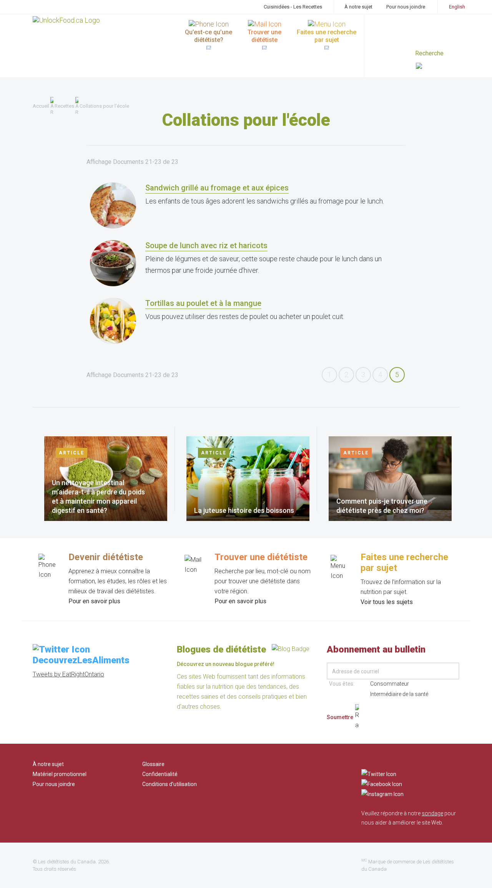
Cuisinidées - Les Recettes (293, 7)
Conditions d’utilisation (169, 784)
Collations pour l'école (104, 106)
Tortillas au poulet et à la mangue (203, 303)
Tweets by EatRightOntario (68, 674)
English (457, 7)
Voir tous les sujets (387, 602)
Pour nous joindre (405, 7)
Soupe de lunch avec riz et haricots (206, 245)
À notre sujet (358, 7)
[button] (437, 67)
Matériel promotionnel (59, 774)
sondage (432, 813)
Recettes (64, 106)
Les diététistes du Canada (67, 862)
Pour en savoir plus (94, 601)
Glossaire (153, 764)
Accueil (41, 106)
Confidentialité (160, 774)
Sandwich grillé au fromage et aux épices (217, 187)
